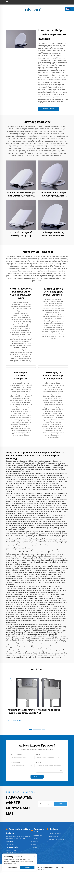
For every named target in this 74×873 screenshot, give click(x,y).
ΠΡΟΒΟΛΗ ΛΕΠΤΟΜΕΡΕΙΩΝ (21, 175)
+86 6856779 (10, 844)
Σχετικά (35, 838)
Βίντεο (35, 848)
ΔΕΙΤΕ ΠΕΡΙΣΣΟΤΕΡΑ (14, 720)
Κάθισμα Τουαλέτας (55, 833)
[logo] (31, 9)
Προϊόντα (36, 841)
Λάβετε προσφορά (49, 108)
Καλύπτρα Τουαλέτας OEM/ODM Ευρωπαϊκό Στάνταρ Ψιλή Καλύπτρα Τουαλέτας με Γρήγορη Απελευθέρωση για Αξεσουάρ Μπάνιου (53, 234)
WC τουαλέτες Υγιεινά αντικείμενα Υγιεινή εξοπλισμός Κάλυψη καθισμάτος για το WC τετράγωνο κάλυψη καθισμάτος (21, 234)
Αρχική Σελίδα (37, 835)
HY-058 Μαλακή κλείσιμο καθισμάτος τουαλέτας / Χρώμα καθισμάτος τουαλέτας (53, 194)
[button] (30, 729)
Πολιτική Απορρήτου (38, 869)
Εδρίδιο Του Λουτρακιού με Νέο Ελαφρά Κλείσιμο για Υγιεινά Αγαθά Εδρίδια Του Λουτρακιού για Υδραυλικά (21, 194)
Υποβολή (37, 776)
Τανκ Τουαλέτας (54, 836)
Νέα (34, 844)
